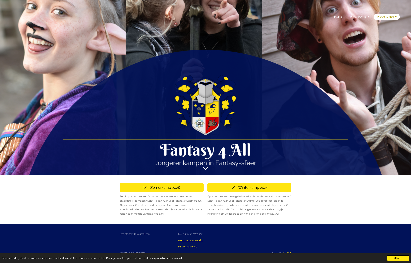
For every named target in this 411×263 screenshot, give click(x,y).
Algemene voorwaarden (190, 240)
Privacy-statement (187, 246)
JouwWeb (287, 253)
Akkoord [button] (398, 258)
